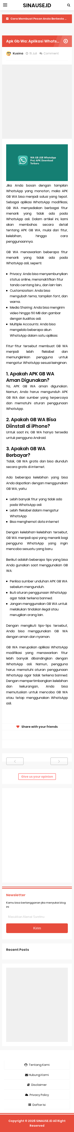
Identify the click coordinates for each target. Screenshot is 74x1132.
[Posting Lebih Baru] (15, 761)
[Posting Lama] (59, 761)
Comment (51, 53)
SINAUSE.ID (44, 1121)
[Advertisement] (37, 102)
